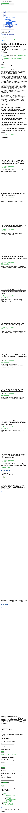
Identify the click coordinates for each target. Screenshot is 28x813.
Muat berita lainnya (5, 467)
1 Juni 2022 (4, 56)
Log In (13, 770)
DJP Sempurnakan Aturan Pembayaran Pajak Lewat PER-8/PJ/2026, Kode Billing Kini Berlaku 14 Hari (14, 455)
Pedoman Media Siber (9, 25)
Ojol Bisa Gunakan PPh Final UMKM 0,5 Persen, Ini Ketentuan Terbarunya (14, 118)
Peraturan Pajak (10, 17)
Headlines (13, 58)
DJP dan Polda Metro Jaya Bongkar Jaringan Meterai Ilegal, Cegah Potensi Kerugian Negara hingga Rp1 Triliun (13, 109)
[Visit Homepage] (5, 4)
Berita (3, 58)
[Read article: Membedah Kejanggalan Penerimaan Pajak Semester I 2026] (14, 182)
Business (7, 58)
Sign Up (14, 754)
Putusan (8, 19)
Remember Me (6, 749)
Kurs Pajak (9, 23)
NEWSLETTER (5, 3)
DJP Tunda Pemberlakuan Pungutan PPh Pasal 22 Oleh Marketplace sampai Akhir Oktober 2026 (13, 422)
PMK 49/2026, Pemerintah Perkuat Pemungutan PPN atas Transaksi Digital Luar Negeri (14, 124)
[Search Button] (14, 39)
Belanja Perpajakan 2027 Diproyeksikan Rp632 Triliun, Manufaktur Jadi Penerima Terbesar (14, 356)
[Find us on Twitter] (1, 732)
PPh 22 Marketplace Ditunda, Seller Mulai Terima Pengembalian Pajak (12, 390)
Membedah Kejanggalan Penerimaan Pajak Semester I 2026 (13, 114)
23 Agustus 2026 (5, 167)
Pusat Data (6, 16)
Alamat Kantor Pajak (11, 24)
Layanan (5, 24)
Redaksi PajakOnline (8, 27)
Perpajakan (19, 58)
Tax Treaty (9, 20)
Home (5, 12)
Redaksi (5, 473)
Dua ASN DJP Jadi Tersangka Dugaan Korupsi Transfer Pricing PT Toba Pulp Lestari (13, 130)
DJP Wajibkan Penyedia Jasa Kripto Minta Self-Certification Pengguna (12, 323)
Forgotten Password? (6, 754)
